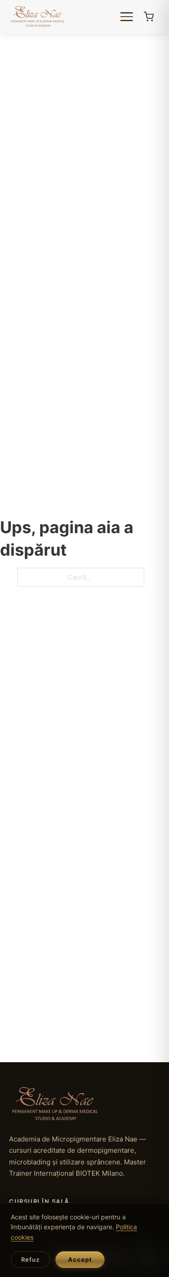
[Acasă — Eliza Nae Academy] (38, 16)
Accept (80, 1259)
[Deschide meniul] (127, 17)
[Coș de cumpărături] (148, 16)
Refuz (30, 1259)
